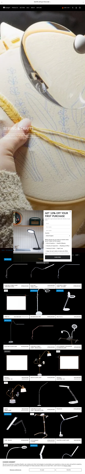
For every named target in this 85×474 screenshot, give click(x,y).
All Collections (9, 250)
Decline (69, 470)
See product (48, 2)
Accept (42, 470)
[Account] (76, 7)
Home (3, 250)
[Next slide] (26, 270)
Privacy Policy (67, 465)
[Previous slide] (5, 270)
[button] (77, 255)
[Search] (73, 7)
